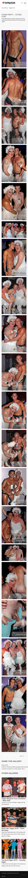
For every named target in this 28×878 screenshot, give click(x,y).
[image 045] (14, 296)
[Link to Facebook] (21, 875)
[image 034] (14, 696)
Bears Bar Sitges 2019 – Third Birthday (13, 829)
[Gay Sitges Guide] (11, 3)
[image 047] (14, 230)
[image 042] (14, 411)
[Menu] (24, 3)
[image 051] (14, 87)
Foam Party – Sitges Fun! (8, 8)
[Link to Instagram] (25, 875)
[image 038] (14, 553)
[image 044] (14, 334)
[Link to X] (23, 875)
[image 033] (14, 734)
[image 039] (14, 525)
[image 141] (14, 49)
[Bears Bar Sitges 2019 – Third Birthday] (14, 817)
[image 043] (14, 372)
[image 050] (14, 126)
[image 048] (14, 202)
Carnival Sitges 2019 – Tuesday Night (13, 861)
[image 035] (14, 657)
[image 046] (14, 258)
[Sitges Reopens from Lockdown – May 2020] (14, 787)
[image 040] (14, 487)
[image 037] (14, 581)
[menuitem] (21, 3)
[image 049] (14, 164)
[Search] (21, 3)
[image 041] (14, 449)
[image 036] (14, 619)
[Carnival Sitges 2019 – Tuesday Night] (14, 849)
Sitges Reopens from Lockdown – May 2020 (14, 799)
